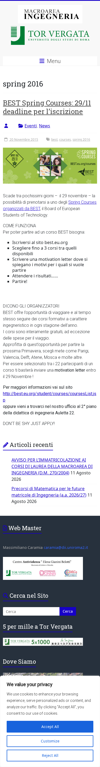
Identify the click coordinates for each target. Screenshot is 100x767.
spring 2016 (81, 139)
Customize (50, 741)
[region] (50, 721)
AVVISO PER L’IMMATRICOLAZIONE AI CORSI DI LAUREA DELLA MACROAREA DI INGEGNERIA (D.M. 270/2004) (52, 466)
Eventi (31, 126)
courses (65, 139)
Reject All (50, 755)
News (44, 126)
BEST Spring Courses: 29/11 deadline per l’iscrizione (47, 107)
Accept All (50, 726)
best (54, 139)
